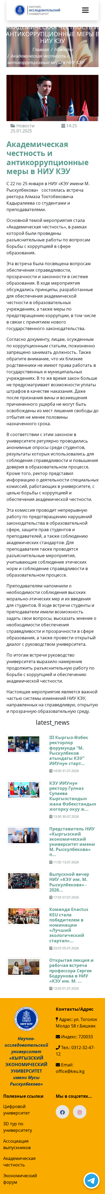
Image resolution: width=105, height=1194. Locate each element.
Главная (41, 50)
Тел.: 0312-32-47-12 (75, 1051)
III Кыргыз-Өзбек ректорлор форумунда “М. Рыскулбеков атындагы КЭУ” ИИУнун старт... (68, 750)
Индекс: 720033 (76, 1037)
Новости (63, 50)
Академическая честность (19, 1161)
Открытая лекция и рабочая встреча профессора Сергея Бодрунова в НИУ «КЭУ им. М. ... (71, 970)
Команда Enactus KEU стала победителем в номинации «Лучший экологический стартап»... (68, 924)
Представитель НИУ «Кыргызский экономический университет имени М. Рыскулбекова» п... (72, 842)
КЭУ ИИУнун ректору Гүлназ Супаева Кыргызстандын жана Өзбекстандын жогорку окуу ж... (72, 796)
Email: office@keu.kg (70, 1068)
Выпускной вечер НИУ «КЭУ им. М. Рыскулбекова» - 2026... (69, 882)
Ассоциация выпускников (17, 1144)
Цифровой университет (16, 1109)
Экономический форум (20, 1179)
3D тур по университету (17, 1127)
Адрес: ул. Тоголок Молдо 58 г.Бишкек (76, 1022)
